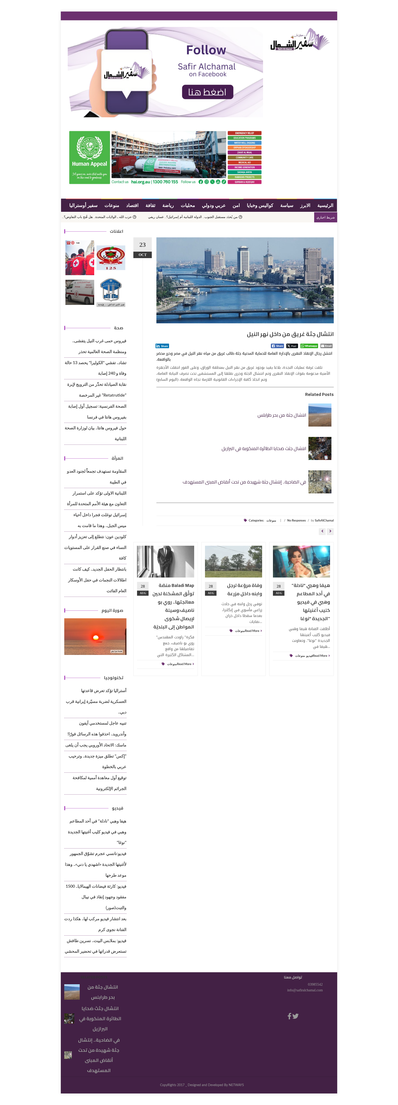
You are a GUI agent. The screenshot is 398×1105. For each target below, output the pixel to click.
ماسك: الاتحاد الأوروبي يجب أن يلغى (95, 745)
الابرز (305, 205)
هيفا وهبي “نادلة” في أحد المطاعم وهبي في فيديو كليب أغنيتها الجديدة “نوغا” (311, 602)
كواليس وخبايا (260, 205)
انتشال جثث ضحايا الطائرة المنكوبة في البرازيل (264, 448)
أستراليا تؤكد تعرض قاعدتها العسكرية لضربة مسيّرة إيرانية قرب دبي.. (96, 702)
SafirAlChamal (324, 520)
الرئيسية (325, 205)
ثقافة (150, 205)
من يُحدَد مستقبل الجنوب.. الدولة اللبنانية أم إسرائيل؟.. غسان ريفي (241, 217)
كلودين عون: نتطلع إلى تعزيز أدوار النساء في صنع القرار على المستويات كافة (95, 548)
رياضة (168, 205)
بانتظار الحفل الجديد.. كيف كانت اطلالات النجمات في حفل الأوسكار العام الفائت (97, 580)
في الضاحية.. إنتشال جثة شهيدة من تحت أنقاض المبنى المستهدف (244, 481)
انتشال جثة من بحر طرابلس (282, 415)
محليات (188, 205)
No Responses (296, 520)
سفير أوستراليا (83, 205)
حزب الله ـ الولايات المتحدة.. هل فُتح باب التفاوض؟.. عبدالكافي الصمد (133, 217)
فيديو (309, 655)
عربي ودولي (214, 205)
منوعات (112, 205)
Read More (184, 664)
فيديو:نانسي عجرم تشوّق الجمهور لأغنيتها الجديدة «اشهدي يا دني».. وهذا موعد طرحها (95, 865)
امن (236, 205)
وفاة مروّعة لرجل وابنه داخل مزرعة (244, 589)
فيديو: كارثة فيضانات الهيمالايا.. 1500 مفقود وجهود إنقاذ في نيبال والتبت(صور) (96, 897)
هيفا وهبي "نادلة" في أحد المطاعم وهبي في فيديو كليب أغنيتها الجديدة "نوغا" (97, 832)
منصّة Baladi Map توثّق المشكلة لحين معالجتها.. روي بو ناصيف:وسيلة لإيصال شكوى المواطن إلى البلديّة (173, 606)
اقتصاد (132, 205)
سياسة (286, 205)
